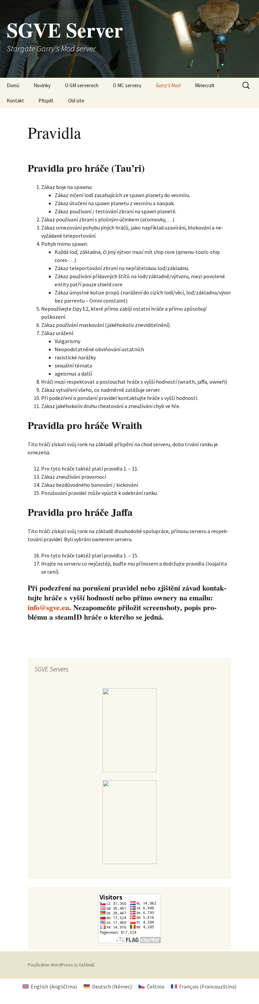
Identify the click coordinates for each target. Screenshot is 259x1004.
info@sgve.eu (48, 607)
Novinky (42, 85)
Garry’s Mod (168, 85)
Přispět (46, 100)
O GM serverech (81, 85)
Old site (76, 100)
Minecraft (204, 85)
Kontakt (15, 100)
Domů (13, 85)
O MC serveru (127, 85)
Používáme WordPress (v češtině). (61, 965)
